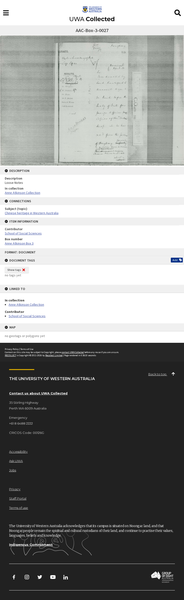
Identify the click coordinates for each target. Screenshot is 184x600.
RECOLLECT (10, 355)
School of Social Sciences (27, 316)
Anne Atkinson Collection (26, 304)
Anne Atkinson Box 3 (19, 243)
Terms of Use (26, 349)
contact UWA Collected (73, 352)
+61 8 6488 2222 (21, 423)
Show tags (14, 270)
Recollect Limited (54, 355)
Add (175, 260)
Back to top (157, 374)
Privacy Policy (12, 349)
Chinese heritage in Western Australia (31, 213)
